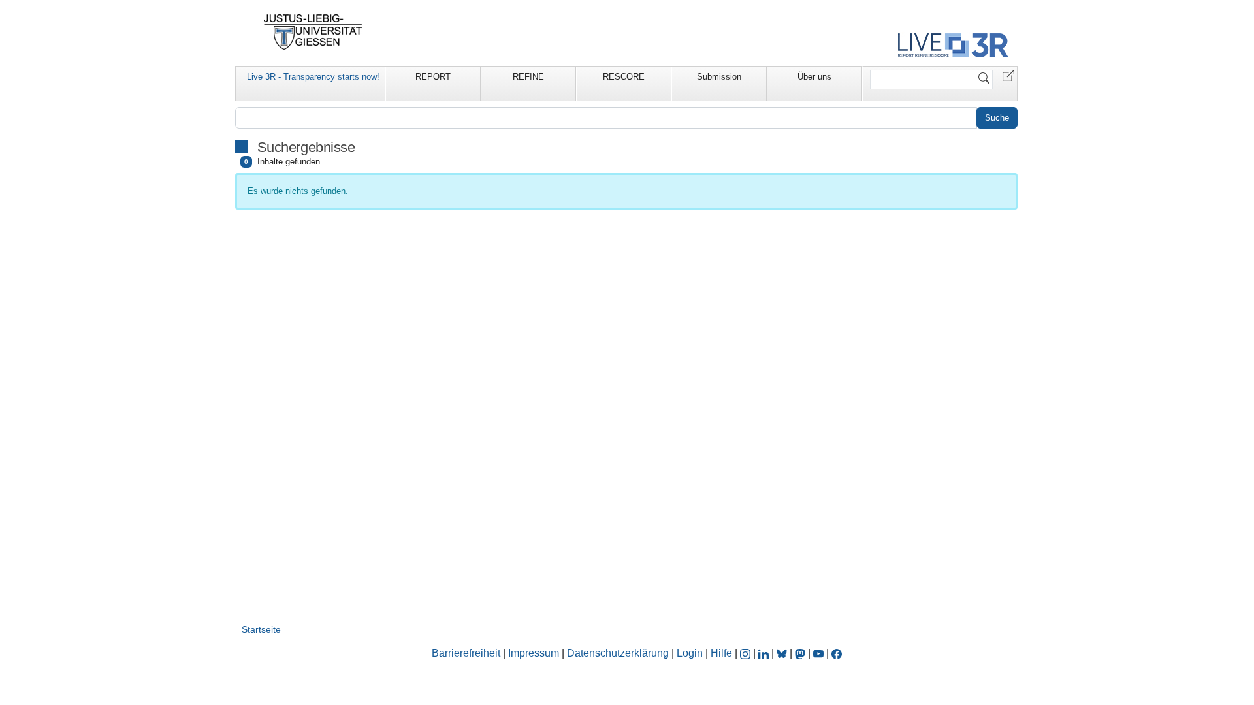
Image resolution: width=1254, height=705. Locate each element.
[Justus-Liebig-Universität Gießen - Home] (313, 32)
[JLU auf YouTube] (818, 653)
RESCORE (624, 77)
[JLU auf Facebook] (836, 653)
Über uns (814, 77)
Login (691, 653)
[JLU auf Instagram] (746, 653)
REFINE (528, 77)
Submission (719, 77)
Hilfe (721, 653)
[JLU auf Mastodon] (801, 653)
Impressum (533, 653)
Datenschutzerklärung (618, 653)
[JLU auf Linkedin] (764, 653)
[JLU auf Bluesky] (783, 653)
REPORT (433, 77)
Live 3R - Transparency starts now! (313, 77)
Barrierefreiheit (466, 653)
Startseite (261, 629)
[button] (1008, 75)
